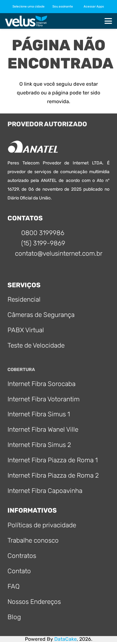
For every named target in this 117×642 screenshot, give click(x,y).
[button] (64, 6)
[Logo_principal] (26, 21)
